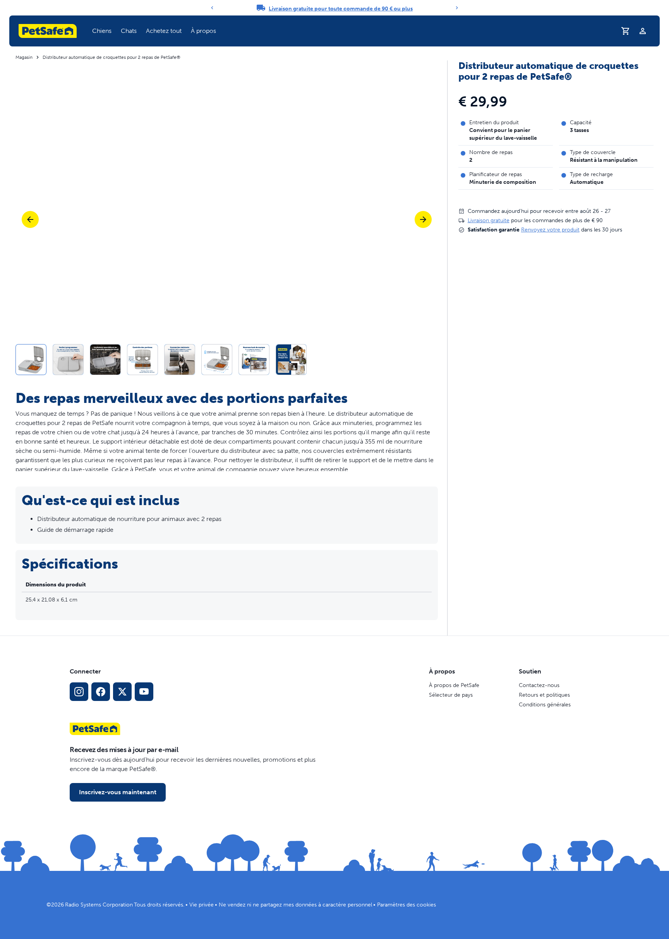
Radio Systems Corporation (99, 904)
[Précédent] (212, 8)
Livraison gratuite (488, 220)
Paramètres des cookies (406, 904)
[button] (102, 30)
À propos (203, 30)
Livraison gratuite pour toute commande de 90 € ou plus (341, 8)
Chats (129, 30)
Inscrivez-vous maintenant (117, 792)
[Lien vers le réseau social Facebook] (100, 691)
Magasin (24, 57)
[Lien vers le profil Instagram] (79, 691)
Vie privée (201, 904)
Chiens (102, 30)
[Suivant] (457, 8)
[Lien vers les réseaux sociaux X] (122, 691)
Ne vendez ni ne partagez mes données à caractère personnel (295, 904)
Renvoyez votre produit (550, 229)
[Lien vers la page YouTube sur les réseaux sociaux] (144, 691)
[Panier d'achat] (625, 31)
